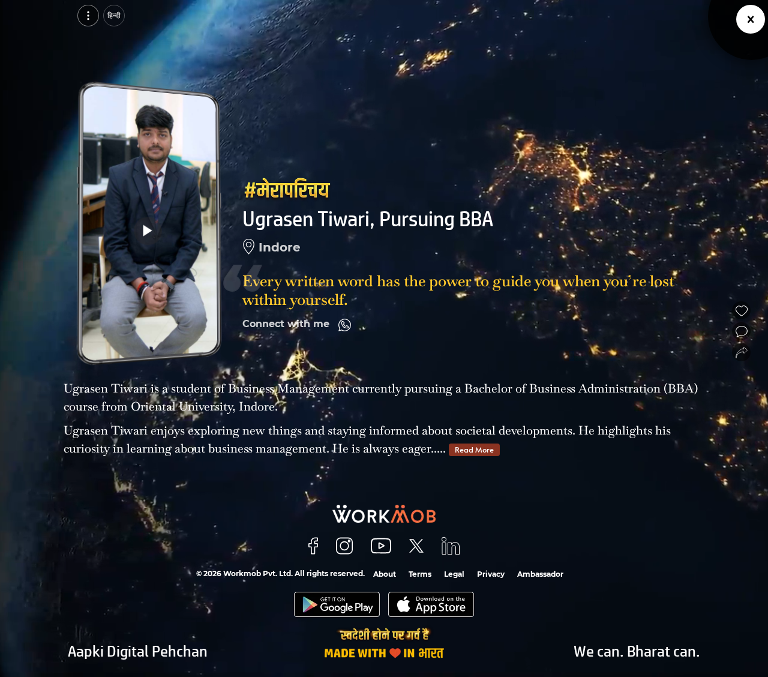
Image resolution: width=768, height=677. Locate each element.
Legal (454, 574)
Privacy (491, 574)
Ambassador (540, 574)
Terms (420, 574)
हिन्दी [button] (114, 15)
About (384, 574)
